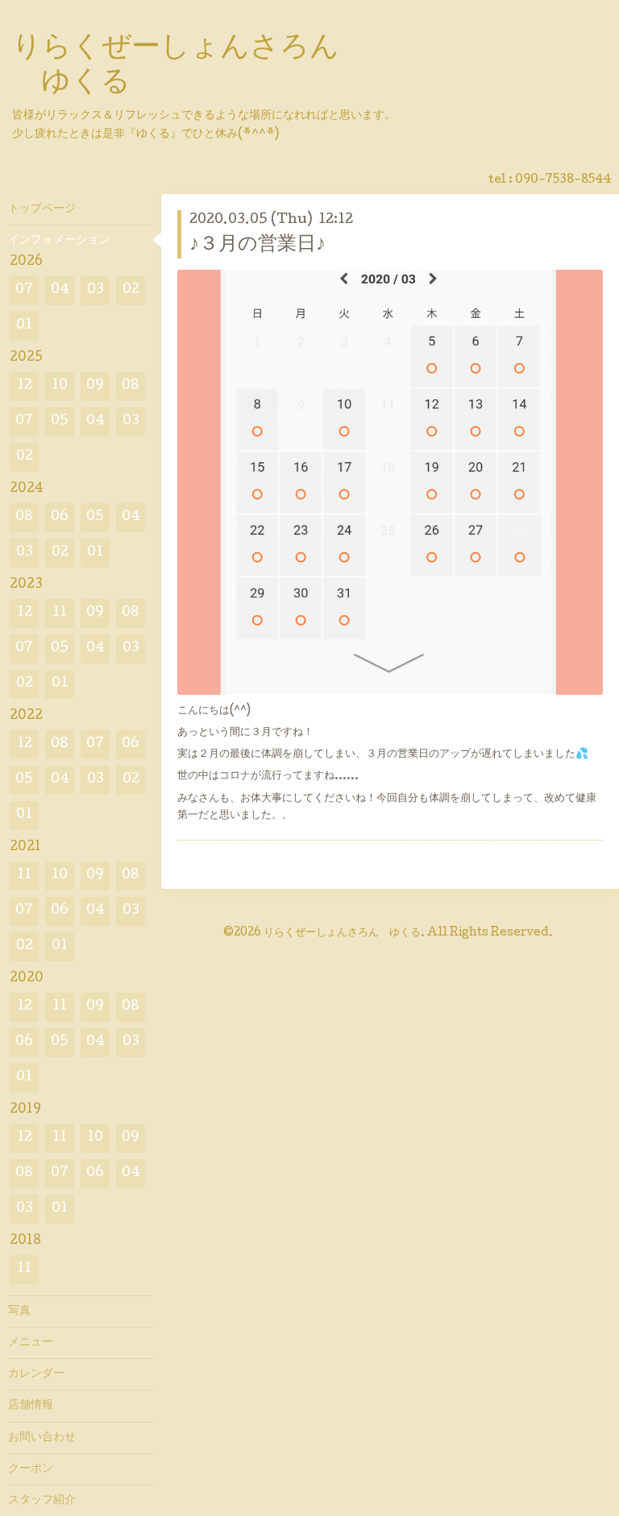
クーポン (30, 1469)
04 (60, 290)
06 (60, 517)
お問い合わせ (42, 1437)
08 (130, 386)
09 (95, 386)
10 (60, 386)
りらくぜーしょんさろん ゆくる (342, 933)
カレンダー (36, 1374)
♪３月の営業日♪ (257, 245)
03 (95, 290)
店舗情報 (30, 1405)
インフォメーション (59, 240)
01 (24, 326)
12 (24, 386)
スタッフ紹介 (42, 1500)
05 (60, 421)
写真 (19, 1311)
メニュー (30, 1342)
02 (131, 290)
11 (59, 613)
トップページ (42, 209)
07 (24, 290)
